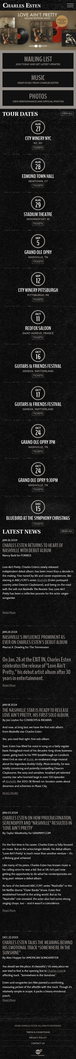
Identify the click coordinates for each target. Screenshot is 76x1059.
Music (38, 78)
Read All (67, 531)
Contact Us (38, 1043)
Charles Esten (56, 970)
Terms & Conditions (38, 1032)
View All (67, 113)
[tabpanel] (38, 30)
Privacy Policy (38, 1037)
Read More (9, 612)
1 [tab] (36, 46)
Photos (38, 96)
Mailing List (38, 59)
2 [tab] (40, 46)
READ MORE (10, 793)
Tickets (38, 147)
